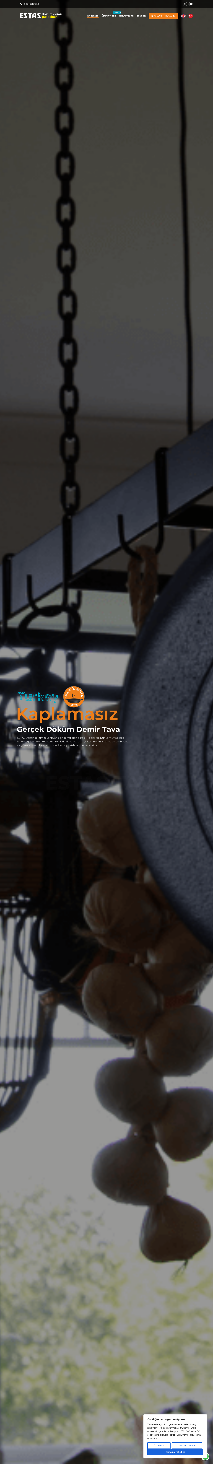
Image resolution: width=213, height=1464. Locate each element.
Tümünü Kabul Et (175, 1452)
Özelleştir (159, 1445)
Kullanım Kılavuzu (164, 16)
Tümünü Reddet (187, 1445)
